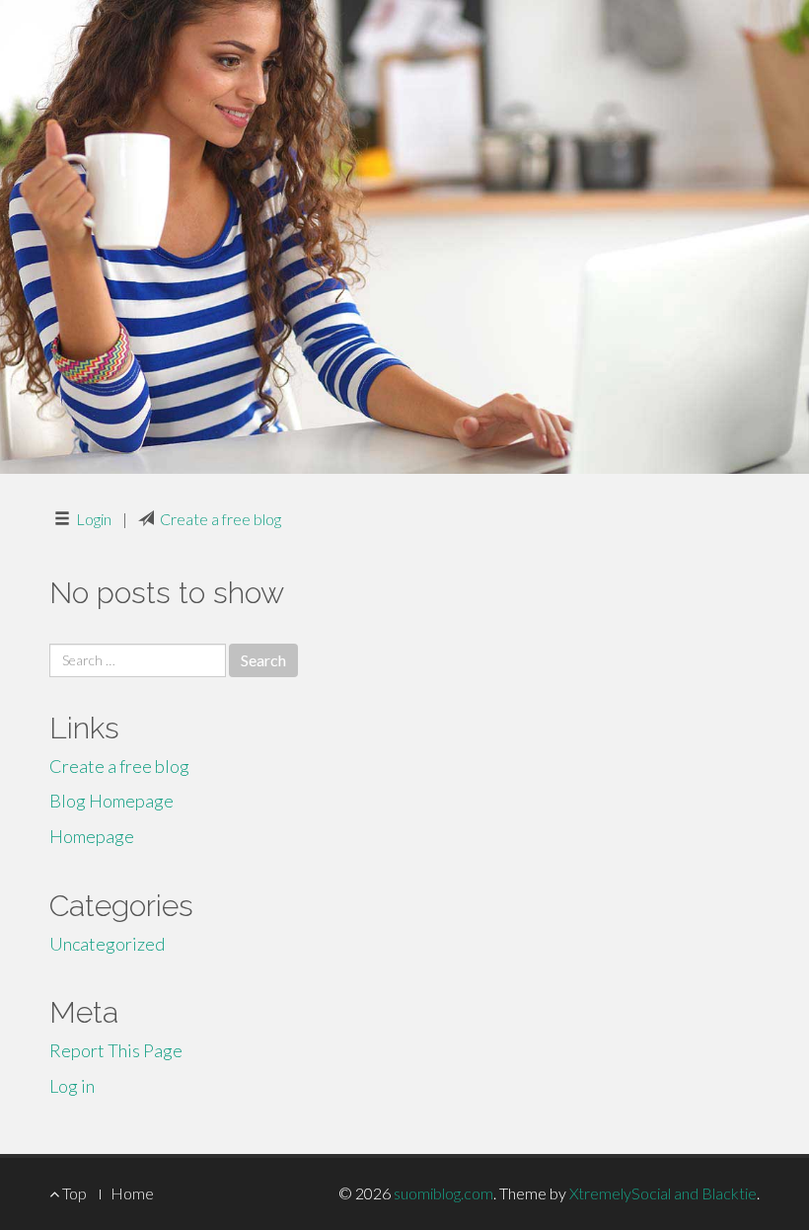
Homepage (91, 836)
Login (93, 518)
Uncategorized (107, 944)
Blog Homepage (111, 800)
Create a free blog (220, 518)
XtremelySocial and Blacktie (663, 1193)
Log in (72, 1086)
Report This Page (116, 1050)
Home (132, 1193)
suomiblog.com (443, 1193)
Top (73, 1193)
